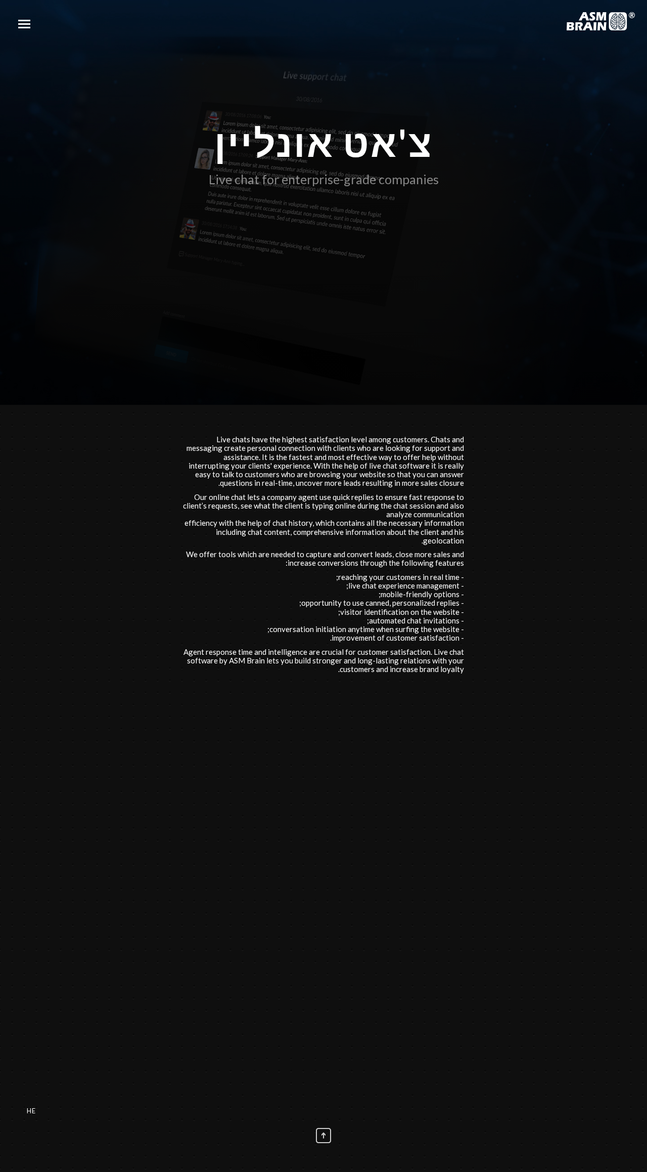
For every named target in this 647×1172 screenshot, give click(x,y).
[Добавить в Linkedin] (314, 738)
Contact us (378, 988)
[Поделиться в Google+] (330, 738)
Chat (269, 988)
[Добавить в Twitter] (299, 738)
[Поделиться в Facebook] (345, 738)
